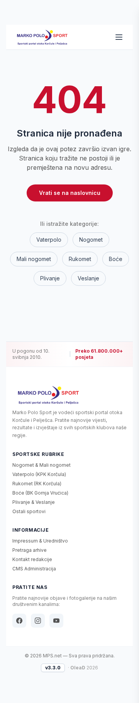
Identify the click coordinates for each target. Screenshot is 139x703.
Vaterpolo (48, 239)
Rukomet (80, 259)
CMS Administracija (34, 569)
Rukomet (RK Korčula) (36, 483)
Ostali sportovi (29, 511)
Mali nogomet (34, 259)
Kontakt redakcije (32, 559)
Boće (115, 259)
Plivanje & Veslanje (33, 502)
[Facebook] (19, 621)
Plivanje (50, 278)
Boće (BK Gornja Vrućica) (40, 493)
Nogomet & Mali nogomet (41, 465)
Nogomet (91, 239)
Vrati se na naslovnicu (69, 192)
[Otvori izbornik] (119, 37)
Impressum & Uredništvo (40, 541)
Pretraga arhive (29, 550)
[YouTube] (56, 621)
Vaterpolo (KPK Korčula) (39, 474)
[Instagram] (38, 621)
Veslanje (88, 278)
